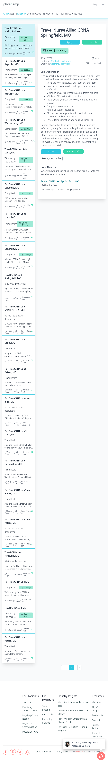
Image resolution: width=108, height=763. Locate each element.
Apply (70, 42)
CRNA (6, 13)
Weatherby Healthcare (61, 61)
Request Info (73, 151)
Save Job (92, 42)
